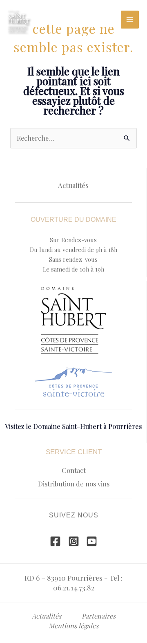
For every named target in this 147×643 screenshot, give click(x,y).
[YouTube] (91, 541)
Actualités (73, 185)
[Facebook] (55, 541)
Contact (74, 470)
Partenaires (99, 616)
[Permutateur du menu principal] (130, 20)
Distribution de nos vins (73, 483)
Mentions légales (73, 625)
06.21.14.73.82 (73, 587)
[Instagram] (73, 541)
